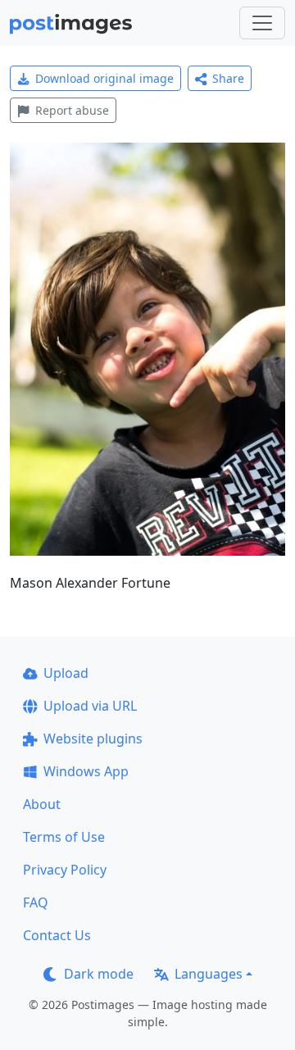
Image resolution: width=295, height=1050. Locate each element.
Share (228, 78)
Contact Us (57, 935)
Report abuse (72, 110)
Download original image (104, 78)
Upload (65, 673)
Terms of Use (64, 837)
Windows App (86, 771)
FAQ (35, 902)
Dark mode (99, 974)
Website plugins (93, 739)
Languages (209, 974)
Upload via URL (90, 706)
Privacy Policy (65, 870)
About (42, 804)
